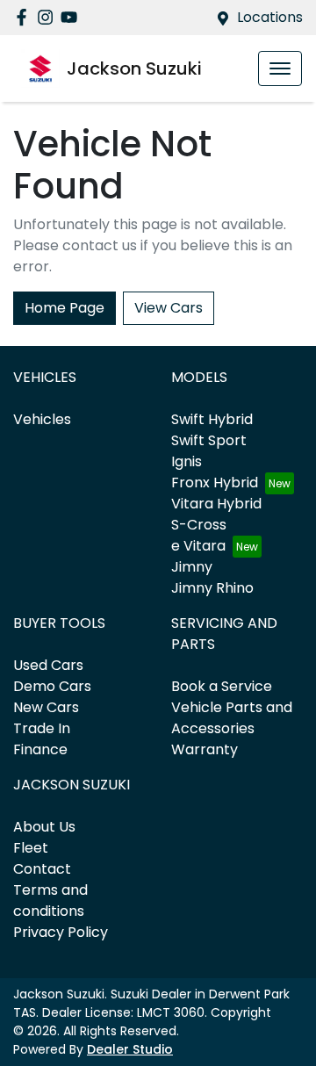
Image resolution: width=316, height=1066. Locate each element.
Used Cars (48, 665)
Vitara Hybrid (216, 503)
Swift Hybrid (212, 419)
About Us (44, 827)
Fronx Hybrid (214, 482)
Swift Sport (209, 440)
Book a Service (221, 686)
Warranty (204, 749)
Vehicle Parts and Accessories (231, 717)
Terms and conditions (50, 900)
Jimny (191, 567)
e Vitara (198, 546)
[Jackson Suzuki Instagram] (49, 17)
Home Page (64, 308)
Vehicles (42, 419)
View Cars (168, 308)
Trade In (41, 728)
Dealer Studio (130, 1049)
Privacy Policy (60, 932)
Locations (270, 17)
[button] (280, 68)
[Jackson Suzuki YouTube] (72, 17)
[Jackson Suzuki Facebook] (25, 17)
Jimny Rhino (212, 588)
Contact (42, 869)
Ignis (186, 461)
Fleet (30, 848)
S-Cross (198, 525)
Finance (40, 749)
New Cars (46, 707)
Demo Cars (52, 686)
